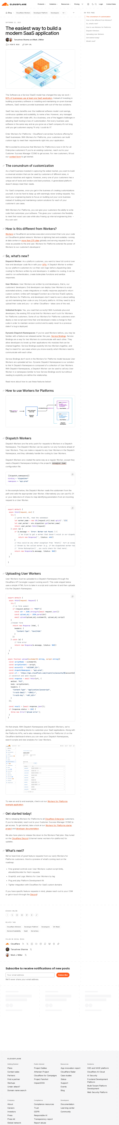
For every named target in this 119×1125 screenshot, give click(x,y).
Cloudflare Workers (23, 13)
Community (66, 1111)
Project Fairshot (41, 1079)
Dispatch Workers (92, 31)
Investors (11, 1111)
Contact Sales (111, 4)
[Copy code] (72, 474)
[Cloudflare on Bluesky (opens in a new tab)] (49, 944)
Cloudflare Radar (68, 1072)
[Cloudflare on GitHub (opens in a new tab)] (45, 944)
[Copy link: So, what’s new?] (4, 256)
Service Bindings (58, 336)
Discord (33, 894)
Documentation (67, 1104)
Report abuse (40, 1123)
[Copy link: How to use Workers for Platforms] (4, 391)
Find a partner (13, 1079)
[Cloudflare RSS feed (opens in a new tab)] (23, 944)
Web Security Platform (97, 1092)
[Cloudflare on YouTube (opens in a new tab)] (36, 944)
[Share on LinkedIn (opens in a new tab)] (17, 915)
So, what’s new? (92, 24)
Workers (9, 234)
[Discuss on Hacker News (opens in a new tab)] (7, 915)
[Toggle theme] (93, 4)
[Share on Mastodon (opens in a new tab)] (27, 915)
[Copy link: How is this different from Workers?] (4, 229)
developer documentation (27, 828)
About (10, 1104)
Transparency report (43, 1119)
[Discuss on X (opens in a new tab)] (12, 915)
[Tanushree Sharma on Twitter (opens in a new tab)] (31, 949)
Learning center (68, 1108)
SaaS (26, 931)
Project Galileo (40, 1068)
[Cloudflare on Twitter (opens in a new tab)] (27, 944)
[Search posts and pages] (96, 4)
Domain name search (16, 1090)
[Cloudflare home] (14, 4)
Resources (65, 4)
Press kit (11, 1119)
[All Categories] (82, 4)
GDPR (36, 1111)
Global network (14, 1123)
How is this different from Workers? (99, 20)
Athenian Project (41, 1072)
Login (101, 4)
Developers (55, 13)
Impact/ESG (39, 1083)
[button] (40, 411)
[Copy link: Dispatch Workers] (4, 438)
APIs (44, 264)
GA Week (56, 927)
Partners (11, 1075)
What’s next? (91, 41)
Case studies (66, 1075)
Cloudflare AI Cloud (96, 1072)
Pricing (76, 4)
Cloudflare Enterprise (54, 819)
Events (64, 1087)
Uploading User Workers (95, 34)
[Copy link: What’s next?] (4, 851)
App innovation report (70, 1068)
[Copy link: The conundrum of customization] (4, 166)
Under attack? (13, 1087)
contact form (15, 157)
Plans (9, 1068)
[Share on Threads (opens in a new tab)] (31, 915)
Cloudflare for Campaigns (45, 1075)
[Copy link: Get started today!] (4, 814)
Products (41, 4)
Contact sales (13, 1072)
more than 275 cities (30, 240)
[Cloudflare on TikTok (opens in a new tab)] (58, 944)
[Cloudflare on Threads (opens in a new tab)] (54, 944)
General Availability (14, 931)
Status (63, 1079)
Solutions (53, 4)
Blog (63, 1090)
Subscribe (63, 975)
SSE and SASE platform (98, 1068)
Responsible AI (40, 1115)
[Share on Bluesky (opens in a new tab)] (22, 915)
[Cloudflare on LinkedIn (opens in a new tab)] (32, 944)
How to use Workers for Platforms (98, 27)
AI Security (92, 1075)
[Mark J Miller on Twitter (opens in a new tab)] (25, 955)
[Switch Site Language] (88, 4)
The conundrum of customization (98, 17)
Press (9, 1115)
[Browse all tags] (73, 12)
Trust (36, 1108)
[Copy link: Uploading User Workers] (4, 574)
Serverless (35, 931)
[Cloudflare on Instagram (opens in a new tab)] (40, 944)
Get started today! (92, 38)
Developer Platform (41, 13)
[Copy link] (36, 915)
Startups (11, 1083)
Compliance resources (44, 1104)
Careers (10, 1108)
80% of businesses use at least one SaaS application (29, 98)
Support (64, 1083)
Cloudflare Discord (20, 838)
